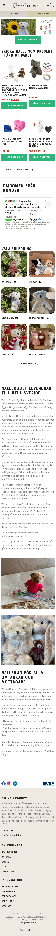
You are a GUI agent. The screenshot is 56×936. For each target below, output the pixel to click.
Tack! (4, 867)
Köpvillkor (7, 901)
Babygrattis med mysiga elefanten (39, 87)
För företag (8, 891)
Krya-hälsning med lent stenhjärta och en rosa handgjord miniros (41, 143)
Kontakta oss (8, 896)
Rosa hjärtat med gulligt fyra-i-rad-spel (12, 141)
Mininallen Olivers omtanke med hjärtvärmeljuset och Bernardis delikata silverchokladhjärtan (14, 90)
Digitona (32, 930)
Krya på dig (7, 872)
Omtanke (6, 857)
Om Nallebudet (9, 886)
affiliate (6, 906)
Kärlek (5, 862)
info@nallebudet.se (11, 835)
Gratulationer (9, 852)
